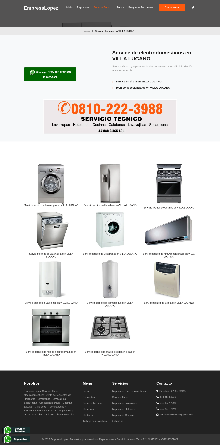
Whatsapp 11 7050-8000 (53, 75)
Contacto (88, 415)
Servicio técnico (121, 397)
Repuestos (83, 7)
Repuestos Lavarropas (125, 403)
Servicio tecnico (103, 7)
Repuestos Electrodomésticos (129, 391)
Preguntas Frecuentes (140, 7)
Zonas (120, 7)
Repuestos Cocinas (123, 415)
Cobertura (88, 409)
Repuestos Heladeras (124, 409)
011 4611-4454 (167, 397)
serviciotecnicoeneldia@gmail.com (176, 414)
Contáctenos (172, 7)
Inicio (69, 7)
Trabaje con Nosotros (95, 421)
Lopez (41, 8)
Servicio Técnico (92, 403)
